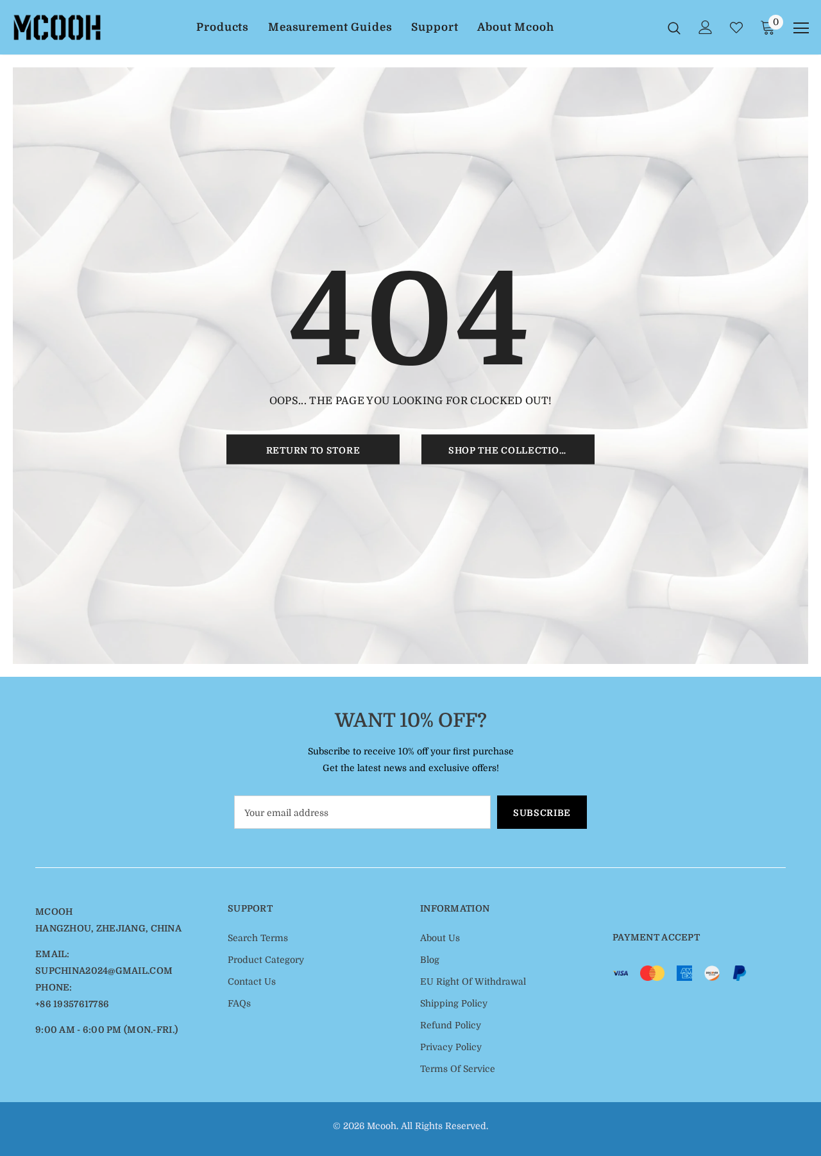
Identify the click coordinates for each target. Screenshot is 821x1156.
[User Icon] (705, 27)
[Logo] (57, 27)
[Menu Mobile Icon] (801, 28)
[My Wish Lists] (736, 27)
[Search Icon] (674, 27)
